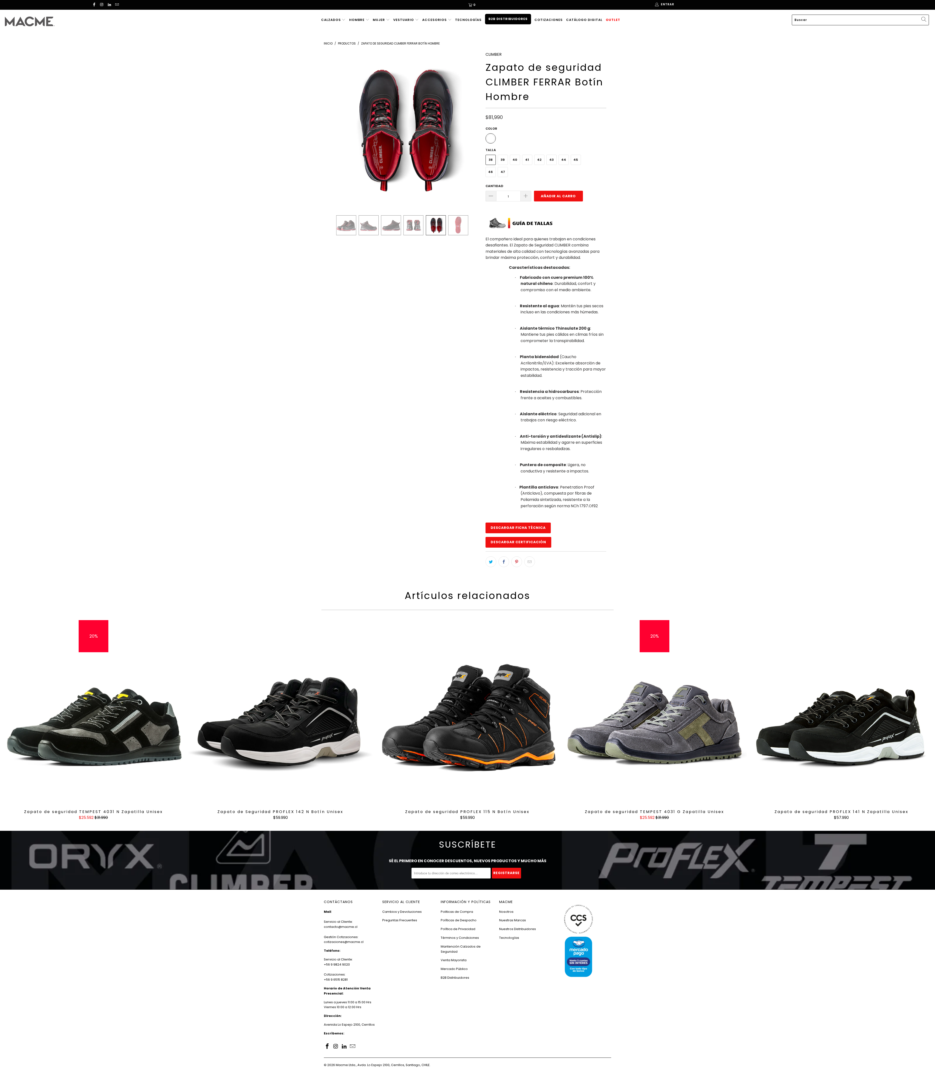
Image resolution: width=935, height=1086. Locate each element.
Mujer (379, 20)
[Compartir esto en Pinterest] (516, 561)
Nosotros (506, 911)
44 (563, 159)
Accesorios (435, 20)
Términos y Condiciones (460, 937)
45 (575, 159)
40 (515, 159)
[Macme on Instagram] (101, 5)
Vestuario (404, 20)
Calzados (331, 20)
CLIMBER (494, 54)
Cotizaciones (548, 20)
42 (539, 159)
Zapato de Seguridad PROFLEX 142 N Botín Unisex (280, 712)
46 (490, 172)
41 (527, 159)
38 (491, 159)
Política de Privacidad (458, 929)
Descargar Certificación (518, 542)
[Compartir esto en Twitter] (491, 561)
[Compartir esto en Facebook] (503, 561)
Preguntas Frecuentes (399, 920)
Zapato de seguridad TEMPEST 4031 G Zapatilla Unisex (654, 712)
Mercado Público (454, 969)
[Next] (472, 129)
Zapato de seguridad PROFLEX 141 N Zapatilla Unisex (841, 712)
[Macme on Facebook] (94, 5)
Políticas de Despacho (459, 920)
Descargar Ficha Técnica (518, 527)
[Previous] (332, 129)
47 (503, 172)
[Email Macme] (117, 5)
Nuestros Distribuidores (517, 929)
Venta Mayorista (454, 960)
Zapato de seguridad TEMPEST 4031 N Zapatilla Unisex (93, 712)
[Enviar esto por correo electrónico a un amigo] (529, 561)
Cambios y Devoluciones (402, 911)
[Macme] (77, 21)
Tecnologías (468, 20)
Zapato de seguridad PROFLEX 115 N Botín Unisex (467, 712)
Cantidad (494, 186)
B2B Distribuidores (508, 19)
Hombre (357, 20)
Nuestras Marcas (512, 920)
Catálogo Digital (584, 20)
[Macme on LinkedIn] (109, 5)
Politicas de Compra (457, 911)
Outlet (613, 20)
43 (551, 159)
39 (503, 159)
